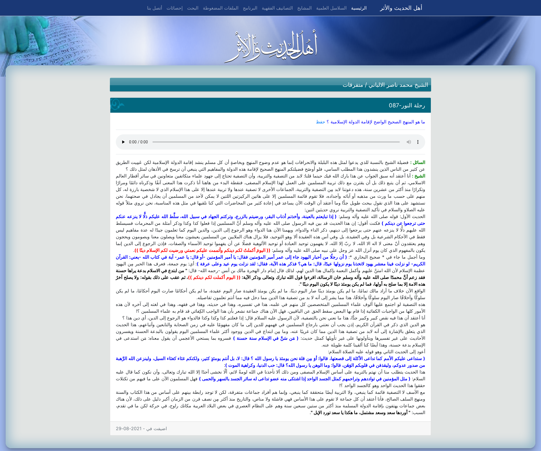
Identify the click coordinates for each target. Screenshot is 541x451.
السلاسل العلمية (331, 8)
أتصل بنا (154, 8)
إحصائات (175, 8)
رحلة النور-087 (407, 105)
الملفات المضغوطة (220, 8)
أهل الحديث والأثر (401, 8)
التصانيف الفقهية (277, 8)
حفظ (320, 122)
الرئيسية (358, 8)
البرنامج (250, 8)
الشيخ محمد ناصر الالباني (398, 84)
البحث (192, 8)
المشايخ (304, 8)
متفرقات (353, 84)
